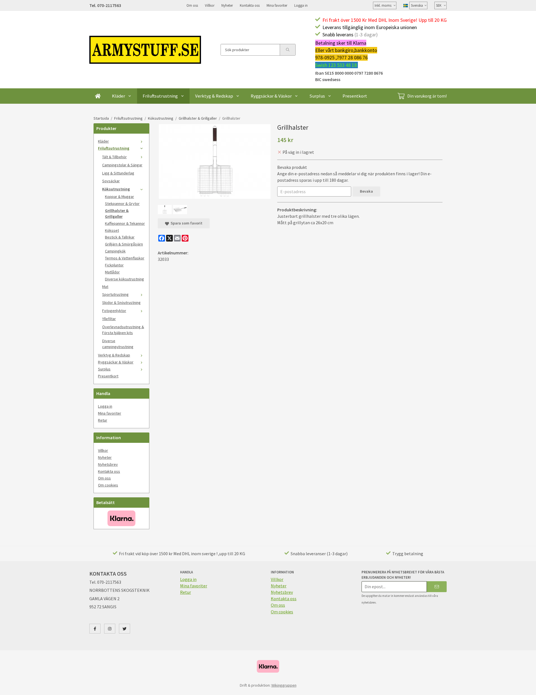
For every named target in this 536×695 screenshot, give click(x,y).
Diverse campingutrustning (117, 343)
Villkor (209, 5)
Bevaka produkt (292, 167)
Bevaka (366, 191)
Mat (105, 286)
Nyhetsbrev (108, 464)
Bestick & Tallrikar (120, 237)
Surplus (317, 96)
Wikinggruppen (283, 685)
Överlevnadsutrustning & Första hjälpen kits (123, 329)
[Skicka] (437, 586)
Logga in (301, 5)
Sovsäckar (111, 180)
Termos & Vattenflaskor (124, 258)
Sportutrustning (115, 294)
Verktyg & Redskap (214, 96)
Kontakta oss (250, 5)
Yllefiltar (109, 318)
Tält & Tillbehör (114, 156)
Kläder (118, 96)
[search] (287, 49)
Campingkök (115, 251)
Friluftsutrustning (160, 96)
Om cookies (108, 485)
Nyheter (227, 5)
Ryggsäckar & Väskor (271, 96)
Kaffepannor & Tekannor (125, 223)
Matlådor (112, 272)
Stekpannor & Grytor (122, 203)
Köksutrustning (116, 189)
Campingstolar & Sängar (122, 164)
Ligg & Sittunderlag (118, 173)
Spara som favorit (185, 223)
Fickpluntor (114, 265)
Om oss (192, 5)
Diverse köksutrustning (124, 279)
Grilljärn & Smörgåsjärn (124, 244)
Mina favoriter (277, 5)
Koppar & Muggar (119, 196)
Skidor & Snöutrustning (121, 302)
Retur (102, 420)
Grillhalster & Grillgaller (117, 213)
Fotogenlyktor (114, 310)
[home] (97, 96)
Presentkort (355, 96)
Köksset (112, 230)
